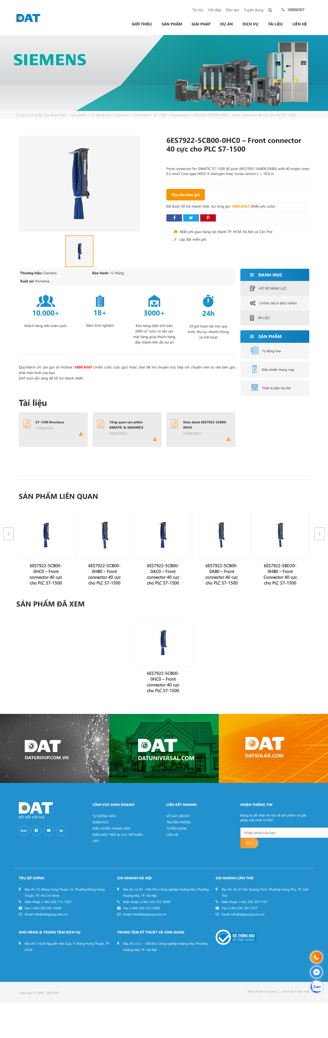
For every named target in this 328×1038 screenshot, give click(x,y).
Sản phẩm (172, 24)
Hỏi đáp (214, 9)
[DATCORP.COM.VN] (54, 748)
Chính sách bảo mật (295, 991)
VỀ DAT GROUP (177, 816)
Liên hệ (299, 24)
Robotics (100, 822)
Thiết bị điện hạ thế (276, 388)
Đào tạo (232, 9)
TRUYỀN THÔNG (178, 822)
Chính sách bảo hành (278, 303)
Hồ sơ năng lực (273, 288)
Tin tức (197, 9)
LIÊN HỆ (172, 834)
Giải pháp (201, 24)
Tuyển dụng (253, 9)
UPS (96, 841)
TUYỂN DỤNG (176, 828)
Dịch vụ (250, 24)
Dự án (226, 24)
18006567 (295, 9)
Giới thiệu (142, 24)
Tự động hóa (271, 351)
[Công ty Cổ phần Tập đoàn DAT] (28, 17)
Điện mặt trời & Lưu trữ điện (118, 834)
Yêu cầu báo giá (185, 194)
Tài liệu (275, 24)
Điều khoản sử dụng (262, 991)
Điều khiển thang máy (278, 369)
